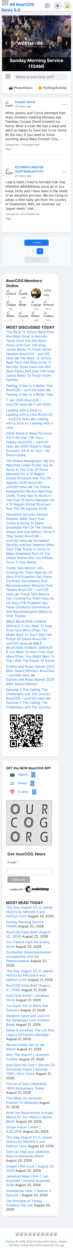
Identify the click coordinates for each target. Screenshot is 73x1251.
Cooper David (25, 102)
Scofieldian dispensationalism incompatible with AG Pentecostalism (29, 956)
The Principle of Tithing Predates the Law (24, 1203)
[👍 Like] (10, 160)
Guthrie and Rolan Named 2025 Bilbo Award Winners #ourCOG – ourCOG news (30, 670)
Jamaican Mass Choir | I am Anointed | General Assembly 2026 (28, 1180)
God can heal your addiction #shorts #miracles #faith (28, 1154)
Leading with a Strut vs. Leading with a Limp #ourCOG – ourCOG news (29, 414)
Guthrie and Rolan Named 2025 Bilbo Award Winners (30, 681)
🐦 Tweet (62, 160)
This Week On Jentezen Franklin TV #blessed (24, 1100)
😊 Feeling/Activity (52, 88)
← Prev (36, 242)
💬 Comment (27, 160)
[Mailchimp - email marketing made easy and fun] (30, 892)
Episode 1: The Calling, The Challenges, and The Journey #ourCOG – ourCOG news (28, 694)
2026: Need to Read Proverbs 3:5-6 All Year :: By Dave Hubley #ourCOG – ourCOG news (29, 439)
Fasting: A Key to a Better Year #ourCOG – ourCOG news (29, 388)
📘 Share (45, 160)
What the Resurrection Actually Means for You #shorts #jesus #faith (30, 1117)
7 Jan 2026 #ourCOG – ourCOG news (24, 402)
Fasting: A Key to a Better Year (29, 394)
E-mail (13, 862)
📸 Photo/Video (21, 88)
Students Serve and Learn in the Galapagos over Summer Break (28, 1020)
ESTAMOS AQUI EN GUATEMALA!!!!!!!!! (29, 169)
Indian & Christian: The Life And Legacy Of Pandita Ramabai (30, 1032)
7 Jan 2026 (42, 404)
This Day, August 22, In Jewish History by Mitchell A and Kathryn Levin (29, 975)
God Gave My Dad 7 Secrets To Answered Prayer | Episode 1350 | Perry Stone (30, 1069)
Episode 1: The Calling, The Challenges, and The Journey (28, 705)
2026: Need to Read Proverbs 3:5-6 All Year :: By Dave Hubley (28, 450)
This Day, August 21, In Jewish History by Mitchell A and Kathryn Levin (29, 1141)
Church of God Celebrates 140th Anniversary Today (26, 1086)
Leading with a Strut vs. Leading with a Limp (29, 423)
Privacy (10, 1241)
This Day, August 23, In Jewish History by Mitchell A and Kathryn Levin (29, 911)
